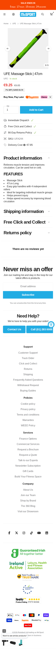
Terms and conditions (28, 414)
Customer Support (28, 352)
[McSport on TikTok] (31, 533)
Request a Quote (28, 455)
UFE (14, 24)
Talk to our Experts (28, 460)
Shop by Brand (28, 500)
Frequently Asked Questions (28, 380)
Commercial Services (28, 444)
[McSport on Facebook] (9, 533)
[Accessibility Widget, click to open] (51, 324)
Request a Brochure (28, 449)
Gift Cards (28, 471)
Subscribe (28, 294)
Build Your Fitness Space (28, 476)
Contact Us (14, 329)
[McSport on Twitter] (16, 533)
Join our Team (28, 495)
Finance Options (28, 438)
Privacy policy (28, 409)
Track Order (28, 358)
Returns (28, 369)
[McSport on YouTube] (39, 533)
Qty (8, 106)
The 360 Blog (28, 506)
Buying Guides (28, 390)
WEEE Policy (28, 425)
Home (6, 24)
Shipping (28, 374)
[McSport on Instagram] (24, 533)
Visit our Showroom (28, 511)
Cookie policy (28, 404)
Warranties (28, 420)
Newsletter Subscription (28, 465)
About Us (28, 490)
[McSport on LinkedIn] (47, 533)
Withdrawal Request (28, 385)
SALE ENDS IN (28, 3)
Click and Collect (28, 363)
